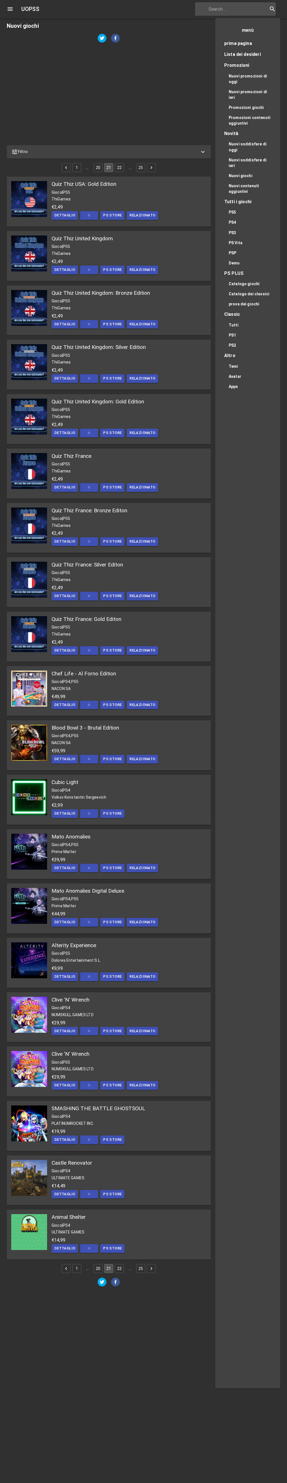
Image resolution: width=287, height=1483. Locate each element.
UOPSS (30, 9)
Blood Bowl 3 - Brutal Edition (85, 728)
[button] (109, 152)
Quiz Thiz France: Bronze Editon (89, 510)
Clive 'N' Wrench (70, 1000)
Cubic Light (65, 782)
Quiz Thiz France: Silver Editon (87, 564)
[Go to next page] (151, 167)
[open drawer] (10, 9)
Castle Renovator (72, 1163)
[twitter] (102, 39)
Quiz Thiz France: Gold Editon (86, 619)
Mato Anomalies (71, 836)
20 (98, 167)
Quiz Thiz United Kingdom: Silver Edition (99, 347)
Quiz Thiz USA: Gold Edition (84, 184)
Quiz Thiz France (71, 456)
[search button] (272, 9)
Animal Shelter (69, 1217)
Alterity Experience (74, 945)
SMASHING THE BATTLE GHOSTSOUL (98, 1108)
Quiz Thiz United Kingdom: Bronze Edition (101, 293)
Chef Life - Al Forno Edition (84, 673)
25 (140, 167)
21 (109, 167)
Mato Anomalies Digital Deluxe (88, 891)
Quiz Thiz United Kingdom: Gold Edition (98, 401)
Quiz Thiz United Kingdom (82, 238)
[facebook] (115, 39)
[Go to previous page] (66, 167)
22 (119, 167)
